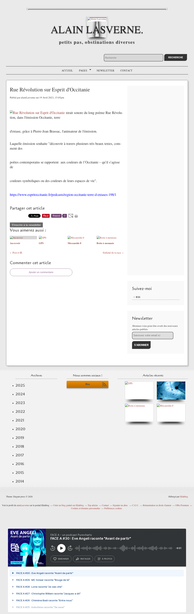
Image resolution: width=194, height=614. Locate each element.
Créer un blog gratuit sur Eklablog (68, 505)
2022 (20, 411)
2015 (20, 472)
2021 (20, 420)
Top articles (93, 505)
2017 (20, 455)
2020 (20, 429)
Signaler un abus (120, 505)
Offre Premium (182, 505)
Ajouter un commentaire (41, 272)
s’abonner (63, 559)
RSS (138, 297)
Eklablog (184, 496)
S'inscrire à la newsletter (26, 224)
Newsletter (105, 70)
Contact (126, 70)
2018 (20, 446)
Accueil (67, 70)
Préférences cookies (113, 508)
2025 (20, 385)
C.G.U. (135, 505)
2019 (20, 437)
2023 (20, 402)
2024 (20, 394)
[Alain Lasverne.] (97, 18)
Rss (87, 384)
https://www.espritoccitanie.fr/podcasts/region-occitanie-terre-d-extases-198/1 (63, 194)
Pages (81, 70)
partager (85, 559)
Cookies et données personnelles (85, 508)
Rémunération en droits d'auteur (157, 505)
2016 (20, 464)
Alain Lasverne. (97, 29)
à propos (107, 559)
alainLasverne (23, 505)
